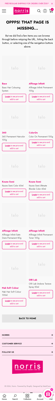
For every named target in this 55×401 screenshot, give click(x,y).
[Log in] (45, 11)
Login (7, 96)
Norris (14, 386)
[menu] (4, 11)
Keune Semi (8, 181)
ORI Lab (33, 279)
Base (4, 83)
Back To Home (27, 318)
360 (4, 132)
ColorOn (33, 132)
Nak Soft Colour (10, 287)
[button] (52, 4)
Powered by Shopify (24, 386)
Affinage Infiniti (37, 83)
